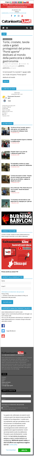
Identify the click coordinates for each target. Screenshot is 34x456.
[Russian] (25, 2)
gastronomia (15, 66)
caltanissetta (6, 66)
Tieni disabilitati (11, 450)
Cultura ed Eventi (7, 39)
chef (10, 66)
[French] (17, 2)
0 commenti (23, 64)
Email (3, 286)
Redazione (15, 64)
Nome (3, 281)
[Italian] (11, 2)
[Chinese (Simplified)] (27, 2)
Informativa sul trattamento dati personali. (12, 292)
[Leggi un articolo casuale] (31, 28)
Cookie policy (13, 445)
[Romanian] (22, 2)
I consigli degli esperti (7, 385)
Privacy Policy (5, 294)
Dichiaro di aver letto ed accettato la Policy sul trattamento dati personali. (14, 296)
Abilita (24, 450)
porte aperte (13, 68)
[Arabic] (19, 2)
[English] (14, 2)
